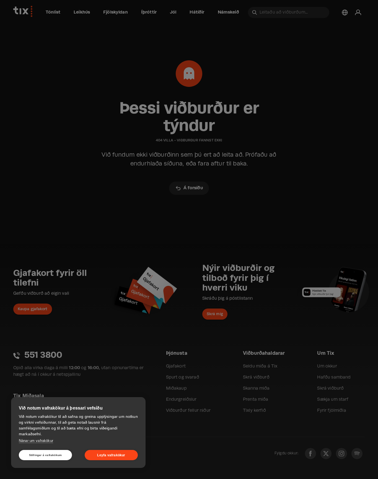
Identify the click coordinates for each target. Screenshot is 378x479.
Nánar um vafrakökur (36, 441)
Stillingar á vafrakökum (45, 455)
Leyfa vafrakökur (111, 455)
